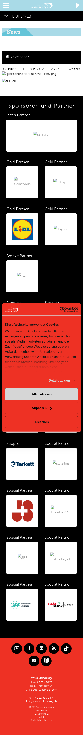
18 (30, 69)
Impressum (41, 710)
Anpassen (39, 408)
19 (34, 69)
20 (39, 69)
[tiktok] (66, 648)
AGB (41, 717)
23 (53, 69)
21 (44, 69)
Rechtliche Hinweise (41, 720)
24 (58, 69)
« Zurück (9, 69)
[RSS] (54, 648)
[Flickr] (34, 661)
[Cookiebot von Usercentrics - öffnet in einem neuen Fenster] (59, 309)
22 (48, 69)
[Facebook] (29, 648)
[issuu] (46, 661)
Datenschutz (42, 713)
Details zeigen (59, 380)
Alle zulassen (42, 394)
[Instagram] (41, 648)
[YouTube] (16, 648)
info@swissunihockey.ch (41, 701)
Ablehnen (41, 422)
